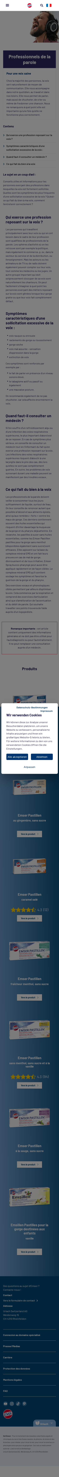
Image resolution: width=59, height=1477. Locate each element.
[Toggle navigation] (7, 5)
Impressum (46, 711)
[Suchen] (41, 5)
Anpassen (29, 767)
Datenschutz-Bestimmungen (32, 707)
